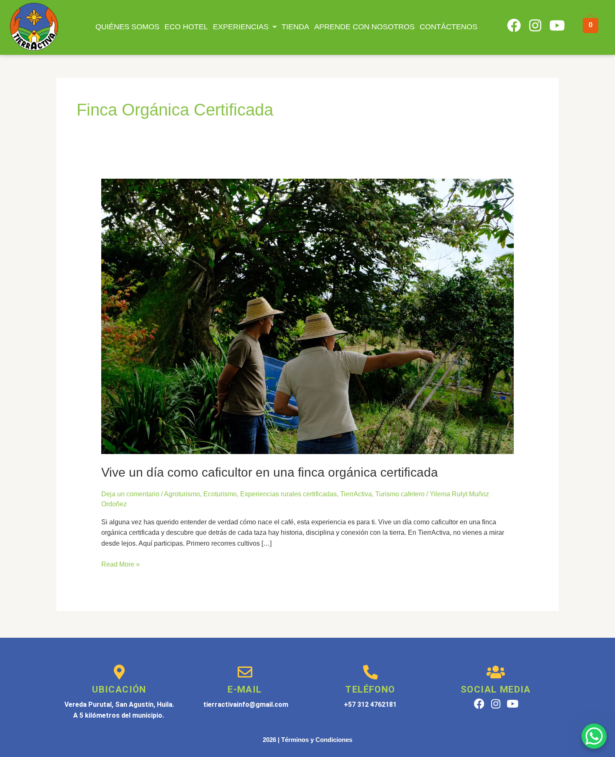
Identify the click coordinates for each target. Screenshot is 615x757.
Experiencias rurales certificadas (288, 494)
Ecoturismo (220, 494)
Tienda (295, 27)
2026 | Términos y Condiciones (307, 739)
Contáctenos (448, 27)
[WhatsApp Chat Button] (594, 736)
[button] (244, 26)
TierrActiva (356, 494)
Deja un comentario (130, 494)
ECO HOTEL (186, 27)
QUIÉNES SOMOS (127, 27)
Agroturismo (182, 494)
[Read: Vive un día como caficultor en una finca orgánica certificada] (307, 316)
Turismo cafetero (400, 494)
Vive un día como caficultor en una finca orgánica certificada (269, 472)
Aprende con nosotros (364, 27)
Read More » (120, 563)
